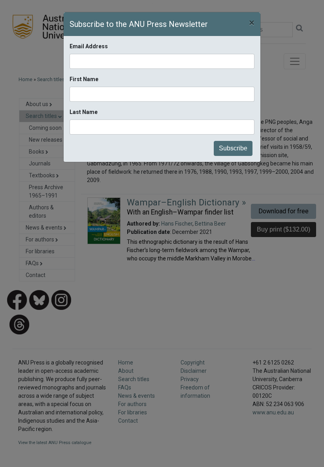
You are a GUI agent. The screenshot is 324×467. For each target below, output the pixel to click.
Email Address (89, 46)
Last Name (84, 112)
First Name (84, 79)
